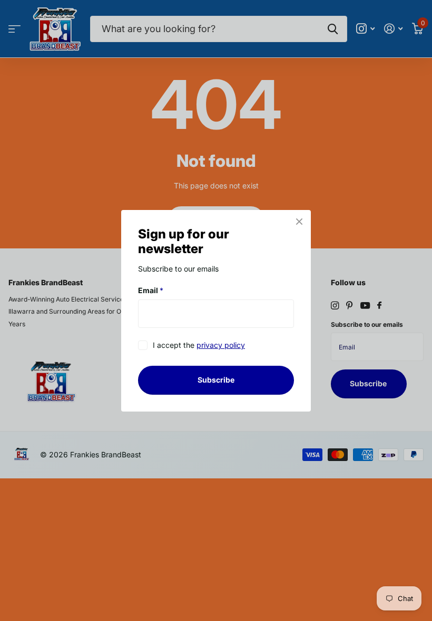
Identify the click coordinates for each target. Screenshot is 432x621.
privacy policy (221, 344)
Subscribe (216, 379)
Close (299, 221)
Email (150, 290)
